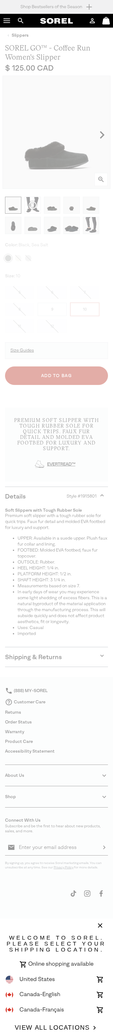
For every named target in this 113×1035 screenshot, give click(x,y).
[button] (7, 21)
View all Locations (52, 1027)
